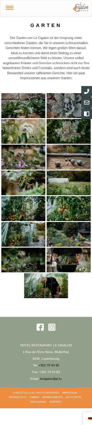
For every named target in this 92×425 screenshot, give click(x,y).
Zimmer (34, 397)
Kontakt (56, 401)
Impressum (69, 392)
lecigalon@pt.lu (51, 378)
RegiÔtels (22, 392)
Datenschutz (18, 397)
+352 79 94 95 (49, 365)
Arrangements (52, 397)
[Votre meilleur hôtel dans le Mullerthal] (55, 7)
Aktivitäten (73, 397)
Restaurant (38, 401)
